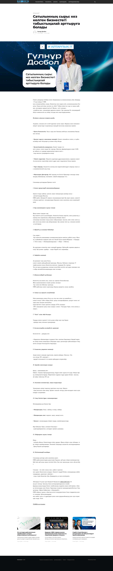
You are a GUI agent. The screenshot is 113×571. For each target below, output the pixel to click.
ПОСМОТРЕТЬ (39, 1)
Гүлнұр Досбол (41, 31)
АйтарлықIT (36, 13)
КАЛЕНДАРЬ (63, 1)
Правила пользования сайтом (46, 559)
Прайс (64, 559)
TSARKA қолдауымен (39, 504)
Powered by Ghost (92, 559)
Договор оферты (57, 559)
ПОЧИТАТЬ (48, 1)
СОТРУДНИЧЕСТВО (74, 1)
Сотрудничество (70, 559)
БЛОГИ (55, 1)
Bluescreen (19, 559)
